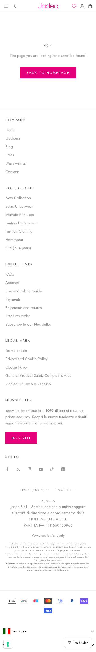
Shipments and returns (23, 307)
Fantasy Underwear (20, 223)
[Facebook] (7, 469)
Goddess (12, 138)
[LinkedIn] (63, 469)
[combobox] (48, 631)
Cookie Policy (16, 367)
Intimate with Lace (19, 214)
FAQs (9, 274)
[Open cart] (90, 6)
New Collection (18, 198)
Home (10, 130)
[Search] (15, 6)
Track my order (17, 316)
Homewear (14, 239)
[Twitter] (18, 469)
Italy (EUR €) (32, 490)
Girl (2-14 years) (18, 248)
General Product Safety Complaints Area (38, 375)
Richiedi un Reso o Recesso (28, 384)
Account (12, 282)
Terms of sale (16, 350)
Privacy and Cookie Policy (26, 358)
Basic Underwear (19, 206)
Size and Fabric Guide (23, 291)
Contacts (12, 171)
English (64, 490)
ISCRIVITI (21, 437)
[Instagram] (29, 469)
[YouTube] (41, 469)
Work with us (15, 163)
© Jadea (48, 501)
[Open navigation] (6, 6)
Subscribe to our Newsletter (28, 324)
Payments (12, 299)
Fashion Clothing (18, 231)
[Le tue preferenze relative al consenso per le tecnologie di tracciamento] (8, 644)
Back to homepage (48, 72)
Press (9, 155)
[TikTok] (52, 469)
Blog (9, 146)
